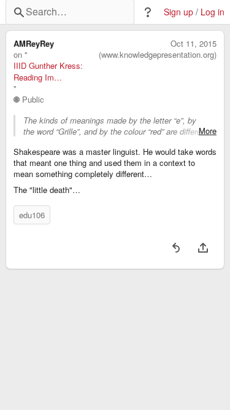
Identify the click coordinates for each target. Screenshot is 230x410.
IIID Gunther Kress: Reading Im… (48, 71)
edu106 (32, 215)
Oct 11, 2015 (194, 43)
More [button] (208, 130)
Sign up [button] (178, 12)
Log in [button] (212, 12)
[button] (147, 12)
